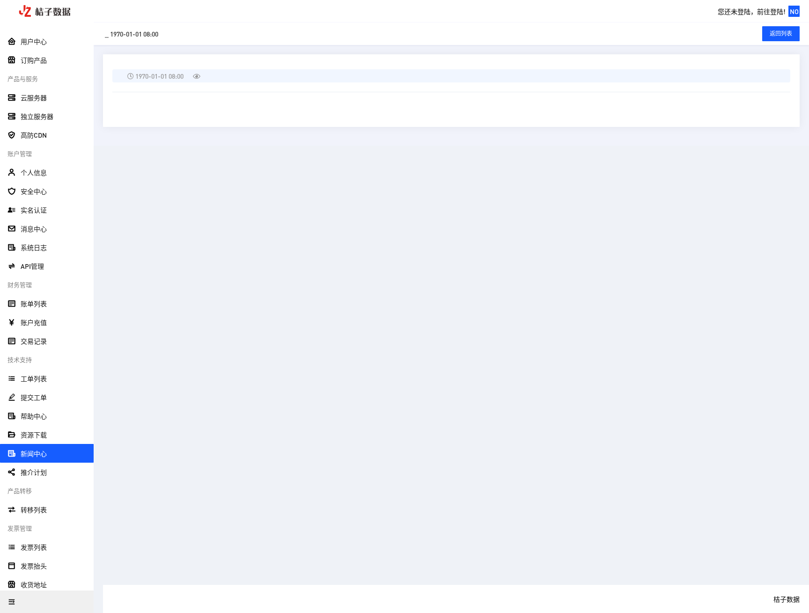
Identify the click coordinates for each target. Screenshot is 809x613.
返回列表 (781, 33)
